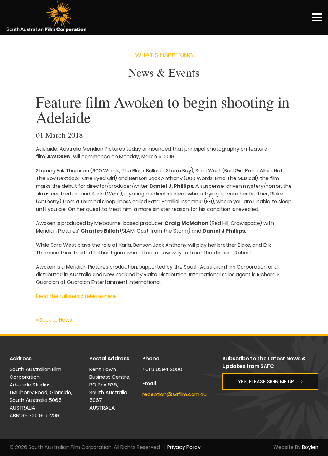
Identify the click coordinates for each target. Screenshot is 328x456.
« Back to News (54, 320)
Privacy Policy (184, 447)
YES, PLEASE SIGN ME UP (266, 381)
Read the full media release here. (76, 296)
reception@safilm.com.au (174, 394)
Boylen (310, 447)
